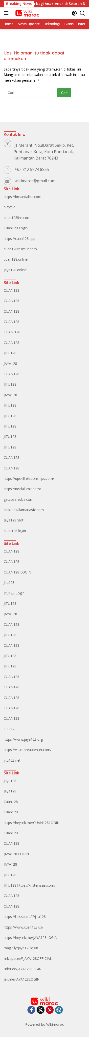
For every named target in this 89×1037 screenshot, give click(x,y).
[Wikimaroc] (27, 13)
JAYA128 (10, 363)
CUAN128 (11, 290)
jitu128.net (12, 760)
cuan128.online (16, 259)
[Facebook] (31, 1010)
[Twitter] (40, 1010)
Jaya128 (10, 780)
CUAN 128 (12, 332)
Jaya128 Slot (13, 520)
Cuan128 (11, 801)
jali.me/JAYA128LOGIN (22, 979)
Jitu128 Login (14, 593)
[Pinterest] (50, 1010)
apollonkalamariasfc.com (24, 509)
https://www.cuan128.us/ (23, 927)
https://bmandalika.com (22, 196)
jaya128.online (15, 270)
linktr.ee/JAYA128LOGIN (23, 968)
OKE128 (10, 729)
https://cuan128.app (19, 238)
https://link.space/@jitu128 (25, 916)
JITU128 (10, 353)
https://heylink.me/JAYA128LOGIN (30, 937)
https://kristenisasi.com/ (36, 885)
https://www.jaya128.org (23, 739)
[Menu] (7, 13)
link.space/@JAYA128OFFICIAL (28, 958)
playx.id (9, 207)
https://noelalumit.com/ (22, 488)
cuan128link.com (17, 217)
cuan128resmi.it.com (20, 249)
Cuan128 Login (16, 228)
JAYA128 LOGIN (16, 854)
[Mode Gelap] (74, 13)
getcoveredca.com (18, 499)
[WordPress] (59, 1010)
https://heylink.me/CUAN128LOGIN (32, 822)
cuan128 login (15, 530)
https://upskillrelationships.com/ (29, 478)
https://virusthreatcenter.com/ (27, 749)
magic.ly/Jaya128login (21, 948)
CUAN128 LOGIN (17, 572)
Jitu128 (9, 582)
